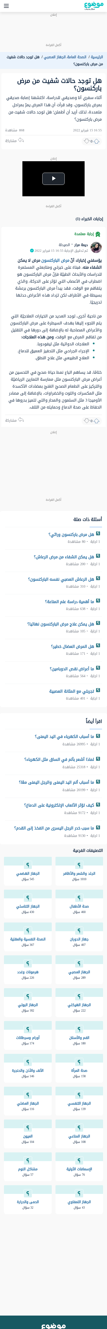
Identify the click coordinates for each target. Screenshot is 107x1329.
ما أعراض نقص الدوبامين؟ (72, 669)
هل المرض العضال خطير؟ (73, 646)
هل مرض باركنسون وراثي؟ (72, 534)
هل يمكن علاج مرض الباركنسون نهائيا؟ (61, 624)
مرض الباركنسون (55, 260)
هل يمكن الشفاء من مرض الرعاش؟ (64, 557)
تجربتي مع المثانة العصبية (72, 691)
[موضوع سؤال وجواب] (94, 6)
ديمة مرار (80, 245)
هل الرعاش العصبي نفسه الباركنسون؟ (61, 579)
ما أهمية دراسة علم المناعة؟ (70, 602)
